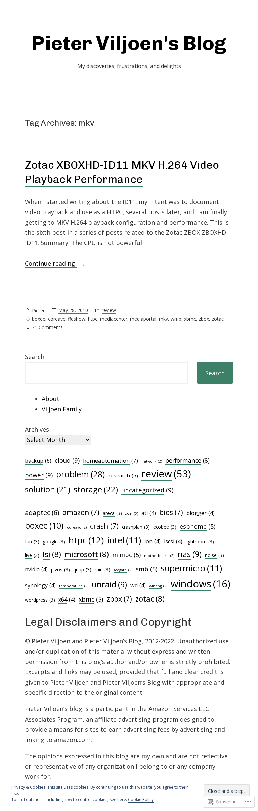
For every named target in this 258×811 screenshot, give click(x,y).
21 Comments (47, 328)
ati (148, 513)
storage (96, 489)
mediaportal (143, 319)
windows (200, 583)
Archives (37, 429)
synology (40, 585)
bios (171, 512)
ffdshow (76, 319)
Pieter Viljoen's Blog (129, 43)
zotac (218, 319)
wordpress (40, 599)
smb (146, 569)
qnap (82, 569)
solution (47, 489)
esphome (197, 526)
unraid (109, 584)
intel (124, 540)
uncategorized (147, 490)
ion (152, 541)
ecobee (164, 527)
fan (32, 541)
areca (112, 513)
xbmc (190, 319)
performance (187, 460)
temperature (73, 586)
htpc (92, 319)
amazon (80, 512)
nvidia (36, 569)
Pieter (38, 310)
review (109, 310)
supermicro (191, 568)
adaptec (42, 512)
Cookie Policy (141, 799)
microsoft (86, 554)
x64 (66, 599)
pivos (60, 569)
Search (34, 357)
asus (131, 513)
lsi (52, 554)
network (151, 461)
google (54, 541)
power (39, 475)
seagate (123, 570)
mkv (163, 319)
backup (38, 460)
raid (102, 569)
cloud (67, 460)
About (50, 399)
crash (104, 526)
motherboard (159, 555)
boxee (38, 319)
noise (214, 555)
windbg (158, 586)
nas (190, 554)
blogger (200, 513)
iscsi (173, 541)
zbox (204, 319)
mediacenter (113, 319)
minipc (126, 555)
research (123, 475)
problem (80, 474)
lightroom (200, 541)
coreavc (56, 319)
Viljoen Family (62, 409)
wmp (176, 319)
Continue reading (51, 264)
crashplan (136, 527)
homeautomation (110, 460)
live (32, 555)
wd (138, 585)
